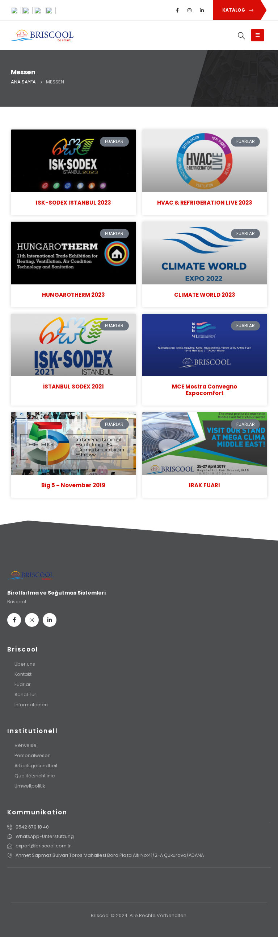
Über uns (24, 664)
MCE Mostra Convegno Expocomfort (204, 390)
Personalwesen (32, 755)
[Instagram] (190, 10)
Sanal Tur (25, 694)
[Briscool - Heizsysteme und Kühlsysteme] (42, 35)
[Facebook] (177, 10)
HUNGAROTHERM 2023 (73, 295)
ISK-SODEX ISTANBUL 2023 (73, 202)
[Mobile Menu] (257, 35)
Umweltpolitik (29, 786)
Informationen (31, 705)
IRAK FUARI (204, 485)
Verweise (25, 745)
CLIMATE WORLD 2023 (204, 295)
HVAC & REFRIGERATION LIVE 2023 (204, 202)
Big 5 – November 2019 (73, 485)
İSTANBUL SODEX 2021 (73, 386)
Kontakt (22, 674)
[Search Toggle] (241, 35)
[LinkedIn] (202, 10)
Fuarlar (22, 684)
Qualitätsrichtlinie (34, 776)
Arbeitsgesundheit (36, 766)
